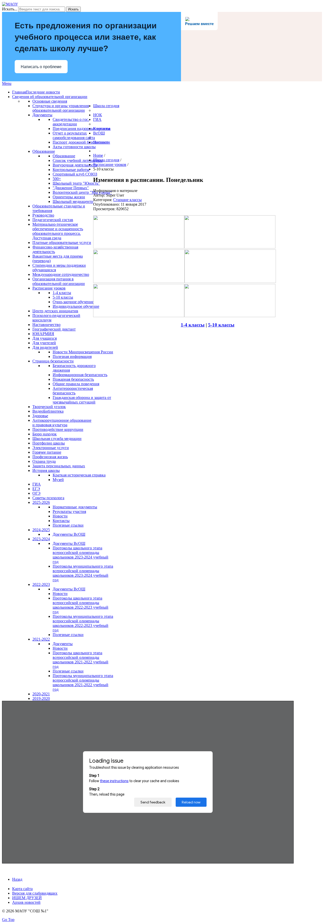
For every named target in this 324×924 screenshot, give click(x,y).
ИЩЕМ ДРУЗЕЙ (27, 898)
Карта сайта (22, 889)
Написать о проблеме (41, 67)
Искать (73, 9)
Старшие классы (127, 200)
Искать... (9, 9)
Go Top (8, 919)
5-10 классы (221, 325)
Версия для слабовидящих (34, 893)
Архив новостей (26, 902)
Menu (6, 83)
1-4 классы (193, 325)
